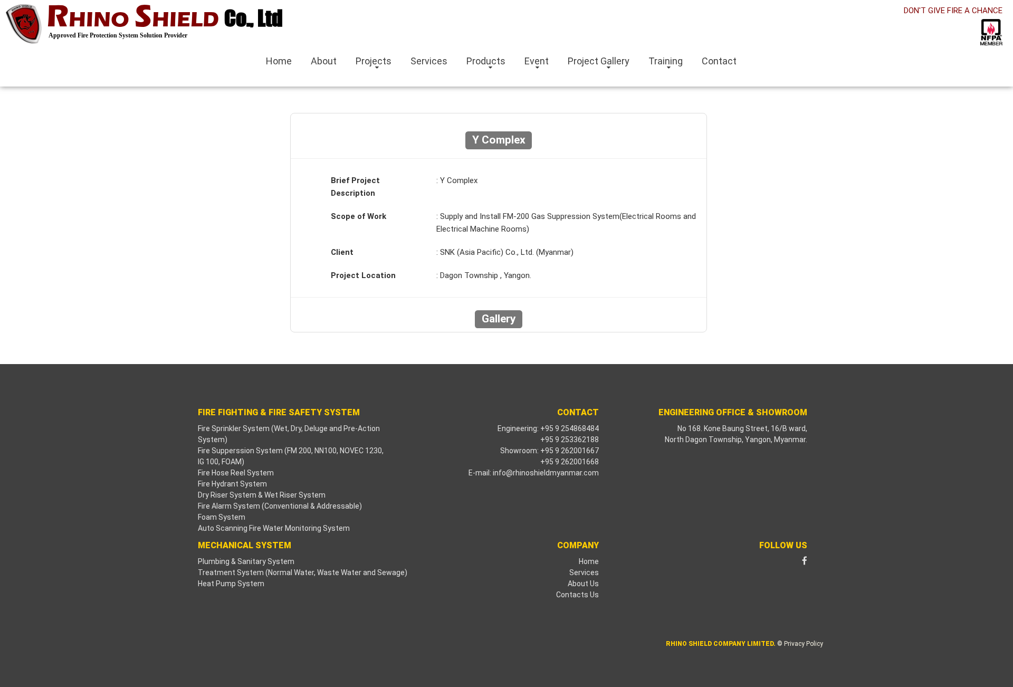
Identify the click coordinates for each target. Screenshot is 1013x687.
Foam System (221, 517)
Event (536, 60)
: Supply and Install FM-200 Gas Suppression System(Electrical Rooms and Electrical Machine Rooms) (566, 223)
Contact (719, 60)
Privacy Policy (803, 643)
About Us (583, 583)
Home (279, 60)
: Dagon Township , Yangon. (483, 275)
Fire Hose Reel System (236, 473)
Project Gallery (598, 60)
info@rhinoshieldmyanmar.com (546, 473)
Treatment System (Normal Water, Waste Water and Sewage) (302, 572)
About (324, 60)
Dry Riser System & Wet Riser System (262, 495)
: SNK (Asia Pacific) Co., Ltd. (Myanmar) (505, 252)
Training (665, 60)
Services (428, 60)
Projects (373, 60)
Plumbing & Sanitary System (246, 561)
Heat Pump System (231, 583)
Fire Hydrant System (232, 484)
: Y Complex (456, 180)
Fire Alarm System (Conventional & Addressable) (280, 506)
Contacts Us (577, 594)
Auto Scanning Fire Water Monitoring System (274, 528)
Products (485, 60)
